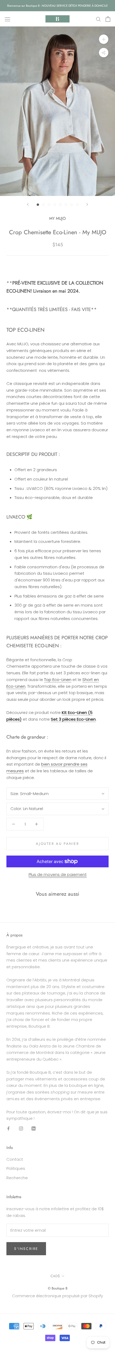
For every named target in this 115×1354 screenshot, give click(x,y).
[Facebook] (8, 1128)
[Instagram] (21, 1128)
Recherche (17, 1178)
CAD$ (55, 1276)
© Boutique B (57, 1288)
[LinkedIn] (34, 1128)
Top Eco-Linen (57, 679)
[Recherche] (98, 19)
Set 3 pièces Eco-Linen (73, 719)
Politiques (15, 1168)
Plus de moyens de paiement (58, 874)
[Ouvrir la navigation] (7, 19)
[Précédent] (28, 204)
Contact (14, 1159)
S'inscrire (26, 1248)
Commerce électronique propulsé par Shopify (57, 1296)
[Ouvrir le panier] (108, 19)
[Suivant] (87, 204)
